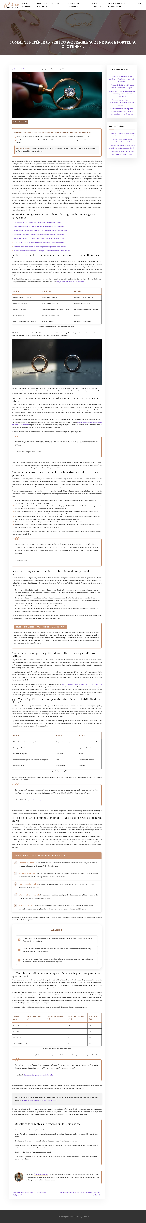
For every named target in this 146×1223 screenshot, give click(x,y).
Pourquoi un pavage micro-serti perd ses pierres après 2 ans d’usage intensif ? (40, 226)
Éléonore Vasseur (41, 1174)
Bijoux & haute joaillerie (75, 5)
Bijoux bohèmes (26, 5)
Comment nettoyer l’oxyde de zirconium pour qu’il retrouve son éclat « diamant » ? (122, 102)
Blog (139, 4)
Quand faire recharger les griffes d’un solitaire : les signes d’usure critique (39, 238)
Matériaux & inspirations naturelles (49, 5)
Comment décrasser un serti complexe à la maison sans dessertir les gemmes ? (40, 230)
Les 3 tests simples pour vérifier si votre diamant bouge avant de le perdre (39, 234)
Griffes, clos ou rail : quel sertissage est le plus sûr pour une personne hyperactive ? (42, 250)
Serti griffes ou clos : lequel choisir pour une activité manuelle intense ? (38, 222)
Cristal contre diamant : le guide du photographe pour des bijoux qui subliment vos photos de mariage (122, 111)
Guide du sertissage (35, 800)
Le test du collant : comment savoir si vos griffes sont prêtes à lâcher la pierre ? (40, 247)
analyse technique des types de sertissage (70, 281)
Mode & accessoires (96, 5)
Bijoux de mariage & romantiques (117, 5)
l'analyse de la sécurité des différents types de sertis (39, 1100)
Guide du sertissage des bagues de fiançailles (39, 1075)
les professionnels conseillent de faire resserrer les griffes (82, 684)
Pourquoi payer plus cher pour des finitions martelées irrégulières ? (31, 1193)
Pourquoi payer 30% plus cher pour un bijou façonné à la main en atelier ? (79, 1193)
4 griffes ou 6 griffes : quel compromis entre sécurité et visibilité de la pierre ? (40, 242)
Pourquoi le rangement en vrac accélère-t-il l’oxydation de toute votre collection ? (122, 78)
